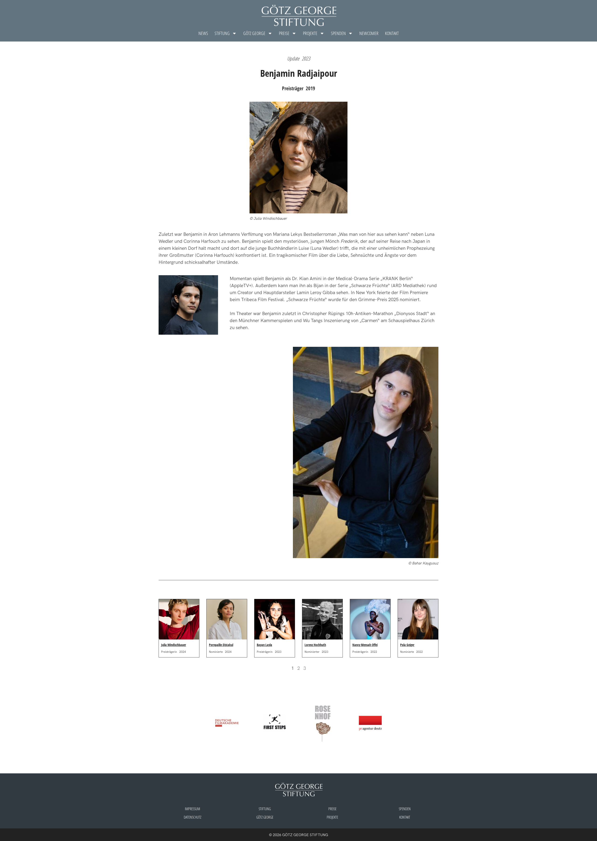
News (203, 33)
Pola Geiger (407, 645)
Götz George (264, 817)
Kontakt (392, 33)
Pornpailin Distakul (221, 645)
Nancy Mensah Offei (365, 645)
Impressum (192, 808)
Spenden (338, 33)
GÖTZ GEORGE (254, 33)
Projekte (310, 33)
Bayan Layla (264, 645)
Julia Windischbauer (173, 645)
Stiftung (222, 33)
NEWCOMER (368, 33)
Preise (284, 33)
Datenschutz (192, 817)
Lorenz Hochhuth (315, 645)
